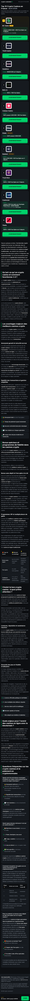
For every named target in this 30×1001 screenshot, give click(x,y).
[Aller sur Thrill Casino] (9, 46)
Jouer (25, 998)
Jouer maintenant (15, 37)
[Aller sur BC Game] (9, 21)
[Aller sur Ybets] (9, 220)
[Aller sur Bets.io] (9, 85)
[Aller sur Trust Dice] (9, 173)
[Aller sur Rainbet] (9, 149)
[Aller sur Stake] (9, 128)
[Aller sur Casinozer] (9, 195)
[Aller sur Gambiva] (9, 64)
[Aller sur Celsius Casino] (9, 106)
